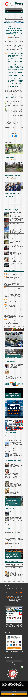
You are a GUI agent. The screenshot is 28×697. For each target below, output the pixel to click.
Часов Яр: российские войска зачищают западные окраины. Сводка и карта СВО (12, 534)
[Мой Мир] (16, 136)
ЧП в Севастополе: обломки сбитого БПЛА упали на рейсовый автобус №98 (16, 219)
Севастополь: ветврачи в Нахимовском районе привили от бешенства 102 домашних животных (13, 449)
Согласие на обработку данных (13, 664)
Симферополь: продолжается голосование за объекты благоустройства (12, 195)
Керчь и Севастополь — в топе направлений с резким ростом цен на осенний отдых (13, 569)
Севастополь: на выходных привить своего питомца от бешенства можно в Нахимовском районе (12, 491)
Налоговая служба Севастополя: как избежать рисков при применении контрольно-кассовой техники (13, 322)
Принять (14, 694)
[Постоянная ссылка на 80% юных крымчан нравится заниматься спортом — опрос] (6, 227)
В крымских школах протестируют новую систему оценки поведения (13, 436)
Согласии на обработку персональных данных (18, 689)
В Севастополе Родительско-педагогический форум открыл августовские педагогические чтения (12, 253)
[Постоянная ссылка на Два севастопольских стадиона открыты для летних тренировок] (7, 373)
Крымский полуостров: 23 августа (13, 274)
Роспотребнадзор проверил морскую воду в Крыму (12, 504)
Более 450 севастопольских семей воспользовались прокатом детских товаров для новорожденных (16, 259)
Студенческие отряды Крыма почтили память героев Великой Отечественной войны (15, 214)
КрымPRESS (17, 37)
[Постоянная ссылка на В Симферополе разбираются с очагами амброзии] (14, 153)
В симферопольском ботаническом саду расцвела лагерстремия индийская (16, 444)
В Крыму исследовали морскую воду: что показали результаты (13, 439)
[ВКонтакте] (12, 136)
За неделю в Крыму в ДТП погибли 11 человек (12, 396)
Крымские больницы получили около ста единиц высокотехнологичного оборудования (16, 236)
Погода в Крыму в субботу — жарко (16, 264)
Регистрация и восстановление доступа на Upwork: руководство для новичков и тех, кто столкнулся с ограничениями (13, 296)
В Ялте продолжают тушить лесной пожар (13, 301)
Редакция (8, 660)
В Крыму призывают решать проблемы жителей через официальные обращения (16, 247)
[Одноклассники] (14, 136)
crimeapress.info (11, 597)
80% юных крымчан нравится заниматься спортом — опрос (14, 225)
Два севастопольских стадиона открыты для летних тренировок (16, 371)
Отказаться (14, 691)
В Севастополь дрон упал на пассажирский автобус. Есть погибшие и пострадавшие (11, 279)
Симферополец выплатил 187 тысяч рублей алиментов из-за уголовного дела (13, 290)
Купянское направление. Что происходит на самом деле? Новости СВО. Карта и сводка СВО (13, 555)
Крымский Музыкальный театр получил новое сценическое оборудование (16, 366)
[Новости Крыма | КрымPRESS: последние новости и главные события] (14, 5)
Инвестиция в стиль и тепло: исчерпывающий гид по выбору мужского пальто (12, 284)
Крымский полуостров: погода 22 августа (12, 310)
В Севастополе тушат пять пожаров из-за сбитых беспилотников (16, 454)
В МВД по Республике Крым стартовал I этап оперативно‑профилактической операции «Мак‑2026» (13, 377)
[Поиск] (22, 9)
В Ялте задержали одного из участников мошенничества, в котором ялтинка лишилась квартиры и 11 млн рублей (13, 315)
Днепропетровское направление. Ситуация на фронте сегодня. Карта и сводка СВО (13, 545)
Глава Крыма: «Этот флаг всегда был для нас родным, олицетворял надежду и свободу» (16, 230)
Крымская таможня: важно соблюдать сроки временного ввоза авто (16, 513)
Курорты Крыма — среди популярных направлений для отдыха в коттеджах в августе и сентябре (14, 574)
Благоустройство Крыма (9, 15)
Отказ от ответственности (12, 663)
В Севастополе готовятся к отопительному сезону (11, 306)
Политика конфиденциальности (13, 662)
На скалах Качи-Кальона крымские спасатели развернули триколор (15, 241)
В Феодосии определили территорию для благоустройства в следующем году (14, 175)
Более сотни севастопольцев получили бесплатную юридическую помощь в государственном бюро (13, 484)
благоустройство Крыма (15, 203)
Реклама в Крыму (10, 661)
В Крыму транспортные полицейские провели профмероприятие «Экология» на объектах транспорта (13, 520)
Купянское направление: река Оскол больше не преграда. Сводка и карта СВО (14, 539)
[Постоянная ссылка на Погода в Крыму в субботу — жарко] (6, 267)
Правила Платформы (11, 661)
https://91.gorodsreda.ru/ (17, 46)
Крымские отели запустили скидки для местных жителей (14, 565)
